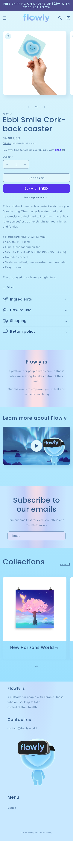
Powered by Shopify (43, 833)
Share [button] (10, 287)
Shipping (7, 143)
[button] (5, 18)
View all (65, 564)
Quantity (8, 157)
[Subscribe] (61, 535)
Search (11, 808)
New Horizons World (32, 647)
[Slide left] (28, 107)
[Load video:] (36, 446)
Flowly (31, 833)
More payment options (36, 197)
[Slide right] (45, 107)
